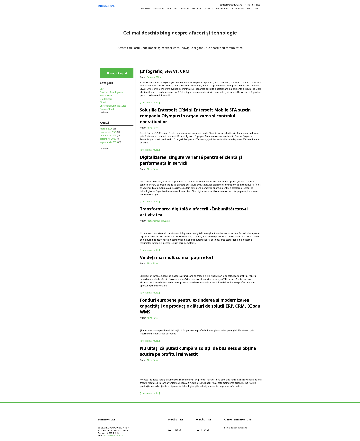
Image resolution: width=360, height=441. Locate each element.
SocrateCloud (107, 109)
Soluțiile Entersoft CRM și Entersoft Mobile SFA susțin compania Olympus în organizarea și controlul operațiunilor (195, 116)
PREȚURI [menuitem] (172, 8)
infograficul (255, 92)
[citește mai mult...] (150, 102)
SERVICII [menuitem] (184, 8)
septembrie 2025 (110, 142)
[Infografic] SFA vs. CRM (165, 71)
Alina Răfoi (152, 127)
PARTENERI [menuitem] (221, 8)
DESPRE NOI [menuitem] (237, 8)
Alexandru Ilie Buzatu (158, 220)
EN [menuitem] (256, 8)
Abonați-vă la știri (117, 73)
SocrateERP (106, 95)
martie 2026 (108, 128)
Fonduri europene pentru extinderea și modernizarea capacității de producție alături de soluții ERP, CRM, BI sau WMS (200, 306)
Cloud (103, 102)
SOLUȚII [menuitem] (145, 8)
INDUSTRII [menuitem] (159, 8)
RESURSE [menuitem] (196, 8)
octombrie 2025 (109, 138)
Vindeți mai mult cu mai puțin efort (176, 257)
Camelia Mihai (154, 77)
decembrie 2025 (110, 132)
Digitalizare (106, 99)
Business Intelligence (111, 92)
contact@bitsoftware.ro (231, 5)
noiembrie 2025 (110, 135)
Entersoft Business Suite (113, 105)
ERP (102, 88)
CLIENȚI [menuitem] (208, 8)
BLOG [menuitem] (250, 8)
